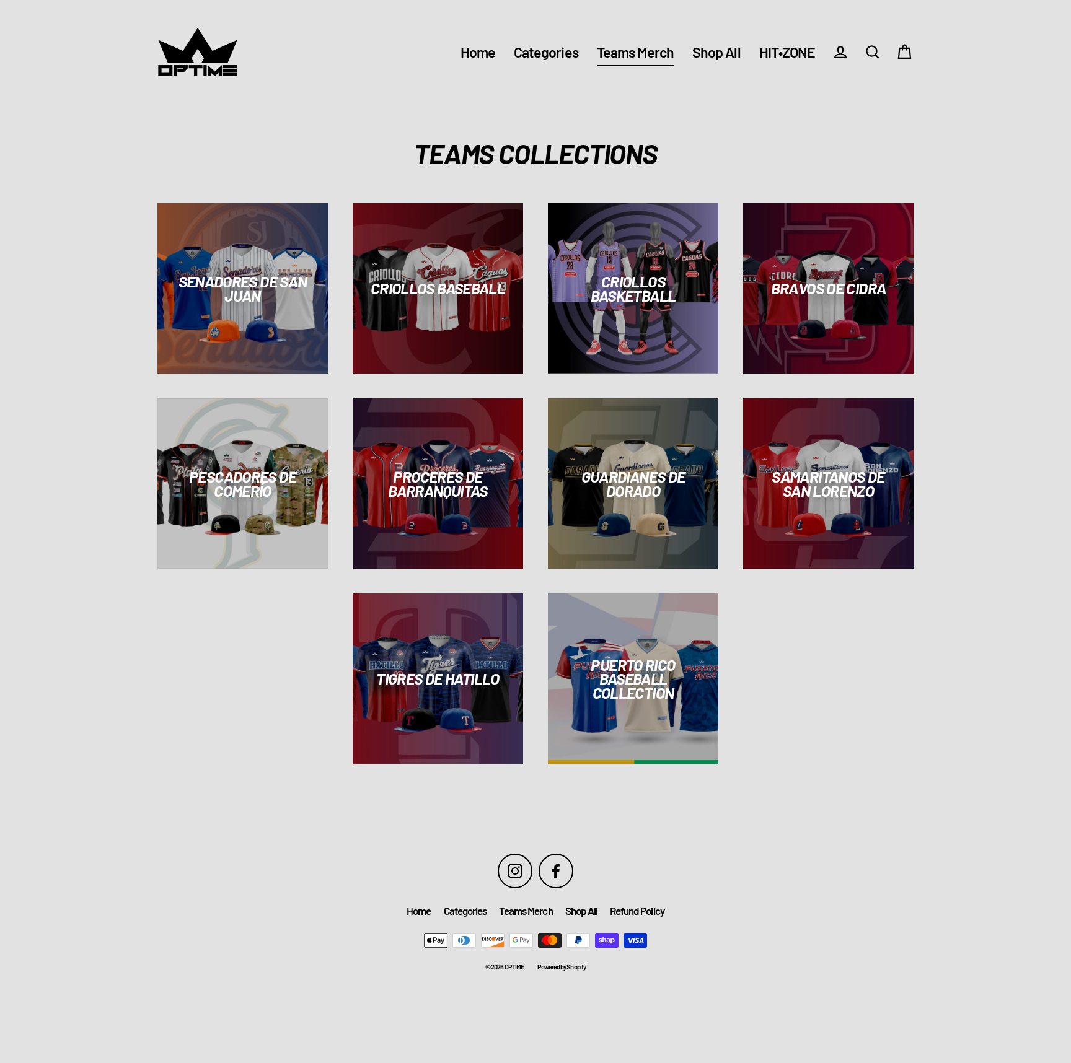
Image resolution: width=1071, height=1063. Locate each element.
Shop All (716, 52)
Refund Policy (637, 910)
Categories (546, 52)
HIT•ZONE (787, 52)
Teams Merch (635, 52)
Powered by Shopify (561, 967)
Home (478, 52)
